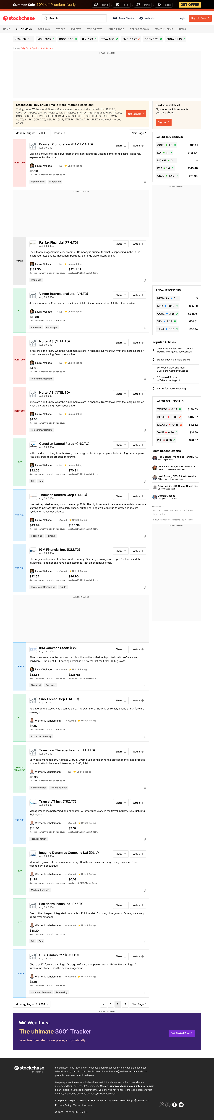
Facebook (156, 514)
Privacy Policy (63, 1105)
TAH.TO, (32, 112)
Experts (76, 29)
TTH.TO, (82, 112)
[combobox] (74, 18)
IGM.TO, (108, 112)
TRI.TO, (117, 112)
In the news (111, 1100)
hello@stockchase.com (103, 1093)
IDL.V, (62, 112)
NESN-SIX (22, 39)
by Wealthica (187, 520)
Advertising (126, 1100)
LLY (162, 152)
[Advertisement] (107, 76)
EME (130, 39)
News (182, 29)
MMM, (114, 116)
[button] (42, 165)
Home (6, 29)
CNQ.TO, (21, 116)
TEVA (108, 39)
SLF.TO (95, 119)
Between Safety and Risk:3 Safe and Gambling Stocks (172, 369)
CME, (61, 119)
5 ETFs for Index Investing (171, 388)
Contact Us (180, 510)
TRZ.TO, (71, 112)
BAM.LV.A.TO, (66, 116)
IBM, (100, 112)
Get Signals (134, 113)
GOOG (66, 39)
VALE (165, 432)
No (60, 166)
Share (119, 145)
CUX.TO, (21, 112)
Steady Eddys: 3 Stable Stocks (173, 359)
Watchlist (150, 18)
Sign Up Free (198, 18)
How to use (168, 510)
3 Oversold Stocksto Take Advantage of (168, 379)
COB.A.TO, (40, 119)
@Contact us (141, 1100)
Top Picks (44, 29)
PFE (164, 440)
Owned (63, 520)
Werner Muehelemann (60, 109)
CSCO (165, 175)
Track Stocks (126, 18)
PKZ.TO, (53, 112)
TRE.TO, (92, 112)
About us (156, 510)
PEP (163, 168)
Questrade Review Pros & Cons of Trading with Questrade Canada (175, 350)
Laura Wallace (33, 109)
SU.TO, (20, 119)
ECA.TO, (80, 116)
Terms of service (82, 1105)
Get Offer (189, 5)
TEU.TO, (97, 116)
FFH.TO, (53, 116)
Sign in (162, 122)
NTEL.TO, (33, 116)
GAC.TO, (43, 112)
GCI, (89, 116)
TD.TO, (80, 119)
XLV (87, 39)
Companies (61, 1100)
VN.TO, (43, 116)
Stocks (60, 29)
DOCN (151, 39)
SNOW (174, 39)
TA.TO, (106, 116)
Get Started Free (180, 1033)
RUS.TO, (111, 109)
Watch (136, 145)
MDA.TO (168, 424)
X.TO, (87, 119)
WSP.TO (167, 409)
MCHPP (164, 160)
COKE (164, 145)
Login (182, 18)
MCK (44, 39)
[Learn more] (145, 182)
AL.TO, (29, 119)
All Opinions (24, 29)
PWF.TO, (70, 119)
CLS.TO (167, 417)
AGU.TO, (52, 119)
